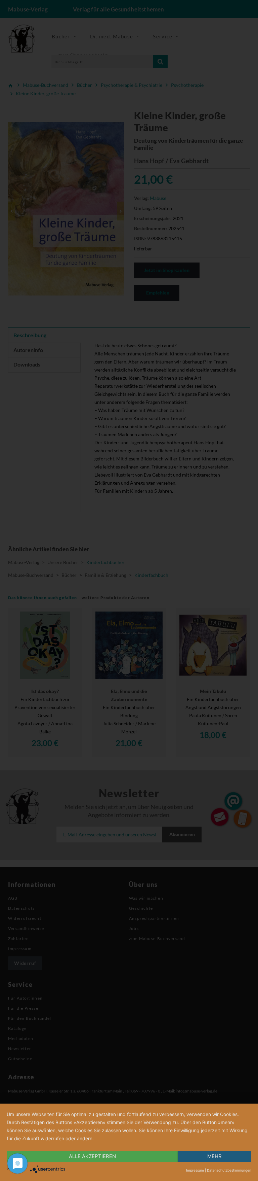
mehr (214, 1156)
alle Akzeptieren (92, 1156)
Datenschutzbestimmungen (229, 1170)
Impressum (195, 1170)
